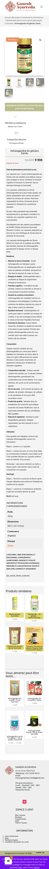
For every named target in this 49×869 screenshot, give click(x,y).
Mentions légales (11, 840)
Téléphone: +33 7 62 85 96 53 (27, 773)
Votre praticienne (11, 836)
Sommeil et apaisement (25, 569)
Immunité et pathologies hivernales (22, 563)
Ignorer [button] (37, 867)
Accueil (8, 17)
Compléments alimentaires (32, 17)
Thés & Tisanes (21, 823)
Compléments (20, 819)
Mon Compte (20, 815)
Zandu (10, 545)
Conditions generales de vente (17, 842)
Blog (6, 838)
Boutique (16, 17)
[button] (40, 40)
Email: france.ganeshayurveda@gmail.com (29, 776)
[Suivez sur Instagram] (24, 802)
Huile (17, 821)
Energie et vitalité (27, 560)
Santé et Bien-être (13, 20)
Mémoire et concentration (18, 566)
